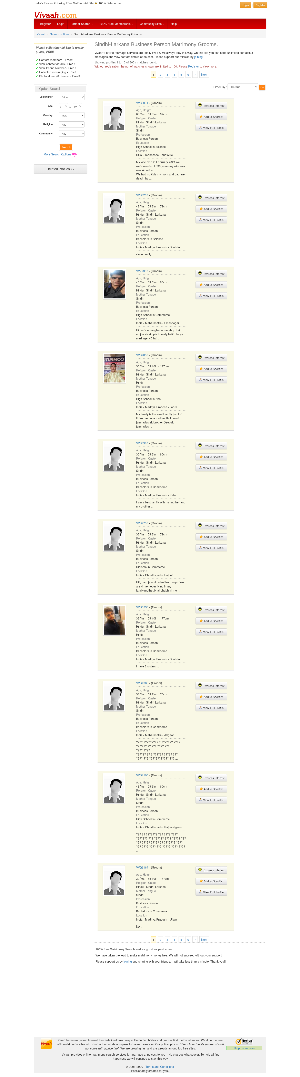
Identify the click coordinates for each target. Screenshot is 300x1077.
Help (174, 24)
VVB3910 (142, 443)
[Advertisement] (60, 254)
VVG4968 (142, 683)
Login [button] (245, 5)
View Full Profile (213, 128)
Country (48, 115)
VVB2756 (142, 523)
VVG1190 (142, 775)
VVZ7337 (142, 271)
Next (204, 74)
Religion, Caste (146, 118)
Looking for (46, 97)
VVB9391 (142, 103)
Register (45, 24)
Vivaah (41, 34)
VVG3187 (142, 867)
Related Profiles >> (60, 168)
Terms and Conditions (160, 1067)
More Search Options (57, 154)
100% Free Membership (115, 24)
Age (50, 106)
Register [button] (260, 5)
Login (60, 24)
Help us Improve (244, 1048)
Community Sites (151, 24)
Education (142, 143)
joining (198, 57)
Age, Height (143, 110)
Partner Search (81, 24)
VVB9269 (142, 195)
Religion (48, 124)
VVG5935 (142, 607)
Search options (59, 34)
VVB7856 (142, 355)
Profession (143, 134)
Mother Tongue (146, 126)
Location (141, 151)
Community (46, 133)
